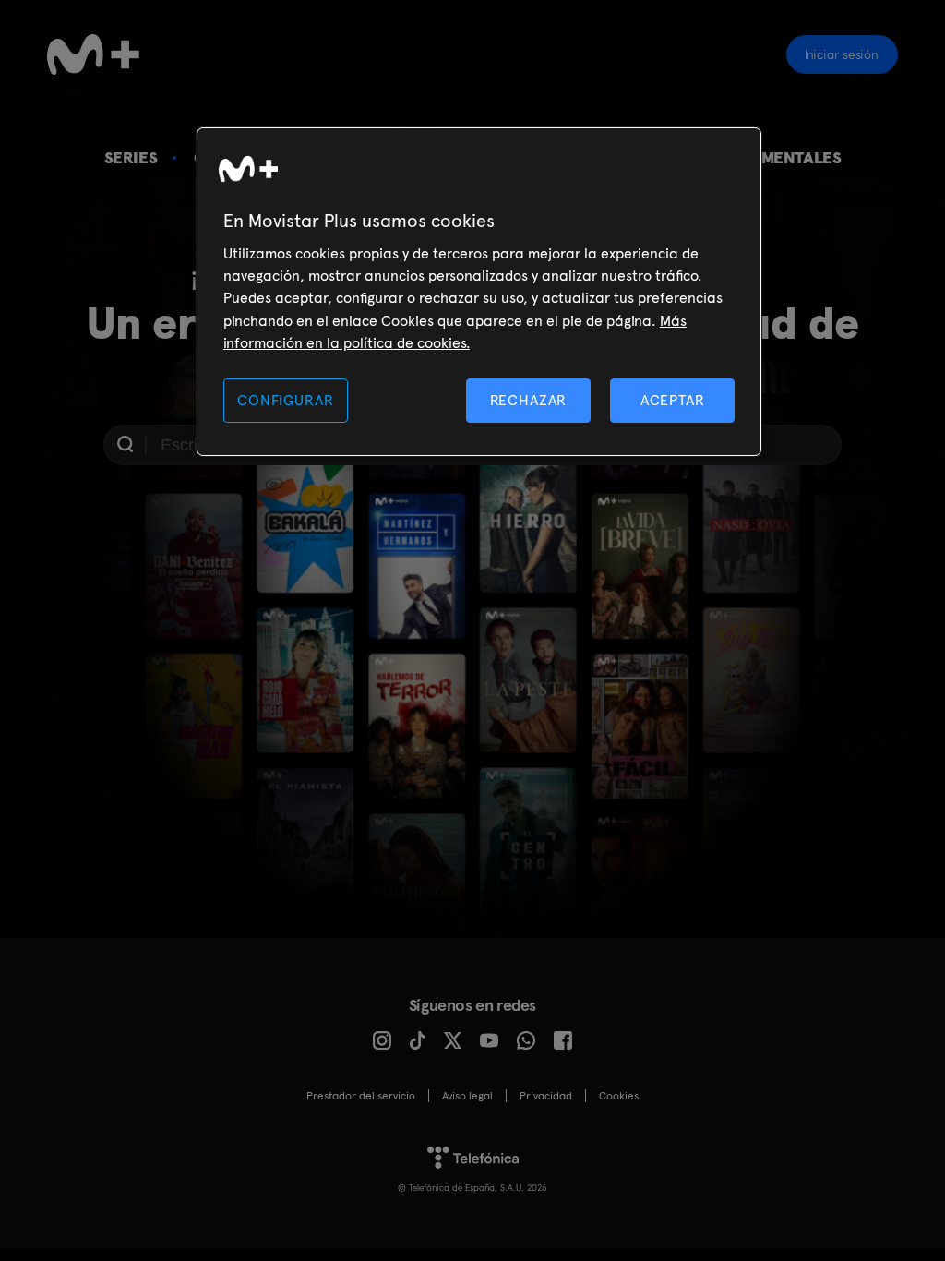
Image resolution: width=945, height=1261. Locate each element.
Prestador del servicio (360, 1095)
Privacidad (546, 1095)
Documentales (778, 157)
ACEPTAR (672, 400)
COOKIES (619, 1095)
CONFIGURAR (285, 400)
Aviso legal (467, 1095)
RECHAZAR (529, 400)
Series (131, 157)
